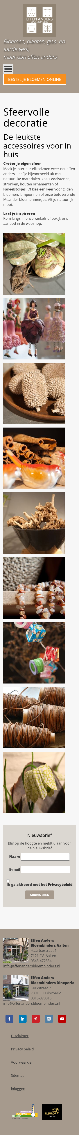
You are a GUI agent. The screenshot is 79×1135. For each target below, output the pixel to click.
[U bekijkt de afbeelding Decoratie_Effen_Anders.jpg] (34, 393)
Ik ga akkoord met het (39, 884)
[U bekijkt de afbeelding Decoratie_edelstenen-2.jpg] (34, 587)
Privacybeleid (60, 884)
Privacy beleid (22, 1049)
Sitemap (18, 1075)
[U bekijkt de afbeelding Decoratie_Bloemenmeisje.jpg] (34, 328)
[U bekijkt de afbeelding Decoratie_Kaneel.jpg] (34, 457)
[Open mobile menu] (8, 69)
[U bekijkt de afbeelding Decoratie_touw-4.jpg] (34, 717)
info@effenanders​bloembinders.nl (31, 966)
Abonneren (40, 895)
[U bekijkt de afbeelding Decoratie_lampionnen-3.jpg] (34, 652)
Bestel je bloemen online (34, 79)
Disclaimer (20, 1035)
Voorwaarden (22, 1062)
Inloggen (18, 1088)
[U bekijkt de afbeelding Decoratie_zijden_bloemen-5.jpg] (34, 782)
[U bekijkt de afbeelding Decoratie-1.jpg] (34, 263)
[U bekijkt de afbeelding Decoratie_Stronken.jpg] (34, 522)
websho (32, 223)
